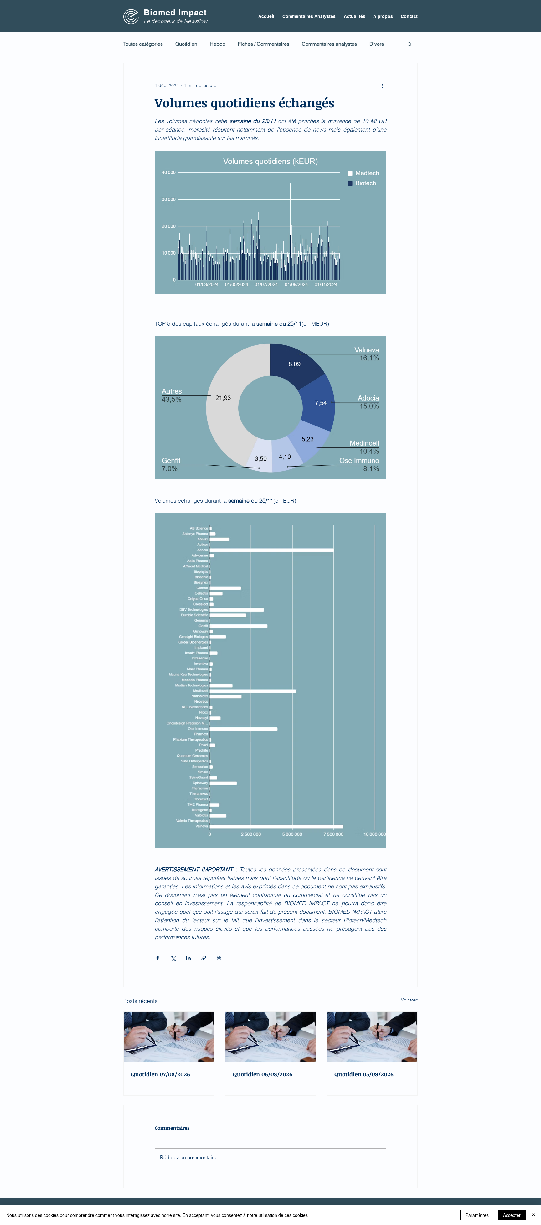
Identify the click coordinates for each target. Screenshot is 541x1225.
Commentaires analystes (329, 44)
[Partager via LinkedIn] (188, 958)
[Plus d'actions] (382, 85)
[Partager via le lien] (204, 958)
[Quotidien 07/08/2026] (169, 1037)
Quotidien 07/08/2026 (160, 1074)
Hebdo (217, 44)
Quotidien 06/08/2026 (262, 1074)
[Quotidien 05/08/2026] (372, 1037)
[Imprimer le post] (219, 958)
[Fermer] (533, 1215)
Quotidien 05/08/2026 (364, 1074)
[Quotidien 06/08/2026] (270, 1037)
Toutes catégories (143, 44)
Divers (376, 44)
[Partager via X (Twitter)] (173, 958)
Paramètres (477, 1215)
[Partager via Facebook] (158, 958)
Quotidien (186, 44)
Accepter (512, 1215)
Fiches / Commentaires (263, 44)
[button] (410, 43)
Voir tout (409, 1000)
